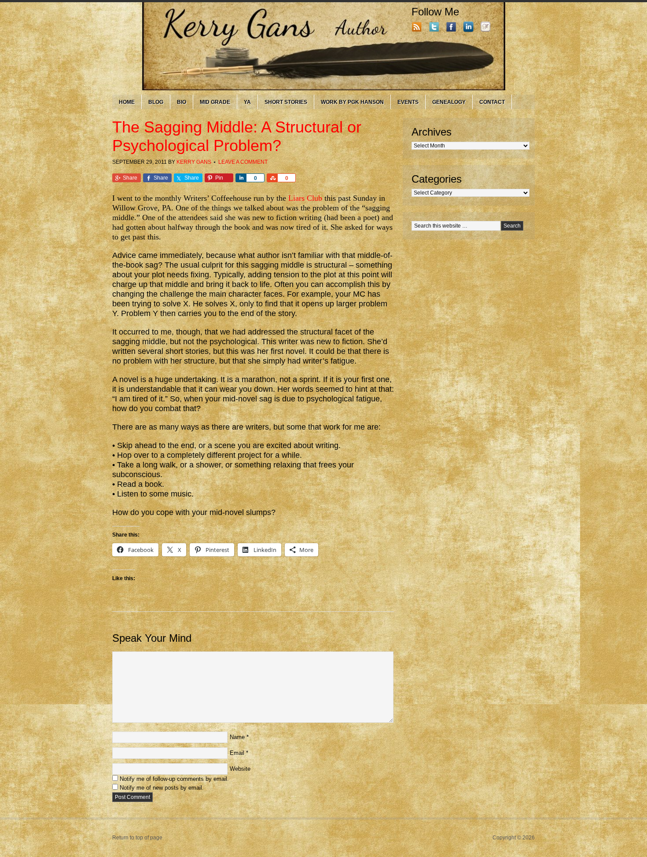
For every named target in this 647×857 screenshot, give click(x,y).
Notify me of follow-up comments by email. (174, 779)
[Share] (240, 177)
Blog (155, 102)
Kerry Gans (193, 162)
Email (237, 753)
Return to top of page (137, 838)
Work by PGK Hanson (352, 102)
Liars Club (305, 198)
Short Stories (286, 102)
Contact (492, 102)
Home (127, 102)
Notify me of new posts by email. (162, 787)
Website (240, 768)
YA (247, 102)
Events (408, 102)
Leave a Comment (243, 162)
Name (237, 737)
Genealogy (449, 102)
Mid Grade (215, 102)
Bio (181, 102)
